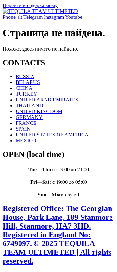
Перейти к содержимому (30, 5)
